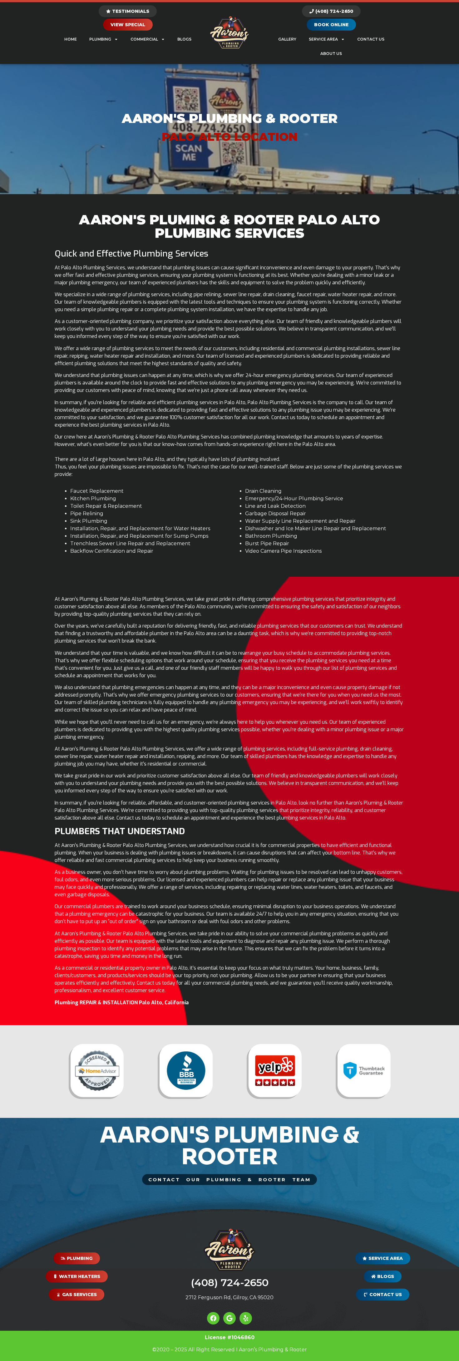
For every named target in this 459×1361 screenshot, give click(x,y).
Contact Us (370, 39)
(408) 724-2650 (230, 1282)
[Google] (229, 1318)
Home (70, 39)
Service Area (323, 39)
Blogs (184, 39)
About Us (331, 53)
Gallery (287, 39)
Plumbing (100, 39)
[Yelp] (245, 1318)
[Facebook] (213, 1318)
